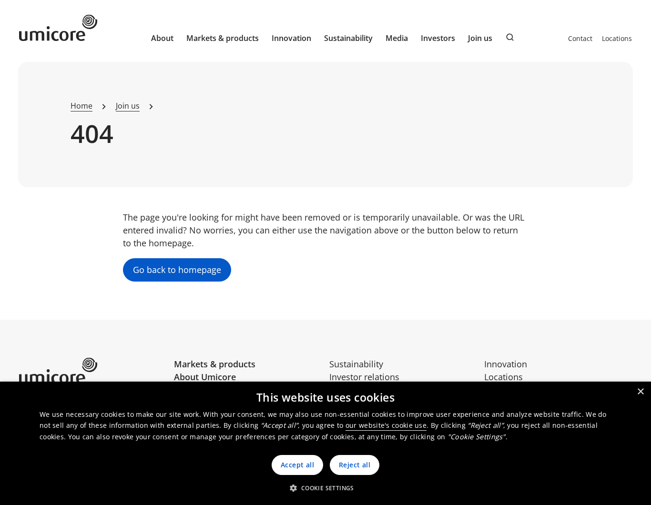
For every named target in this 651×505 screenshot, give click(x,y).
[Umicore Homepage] (93, 371)
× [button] (640, 391)
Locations (617, 38)
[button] (325, 488)
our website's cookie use (386, 425)
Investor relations (364, 377)
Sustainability (356, 364)
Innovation (291, 38)
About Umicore (205, 377)
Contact (580, 38)
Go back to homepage (177, 269)
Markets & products (214, 364)
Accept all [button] (297, 464)
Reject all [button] (354, 464)
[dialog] (325, 443)
